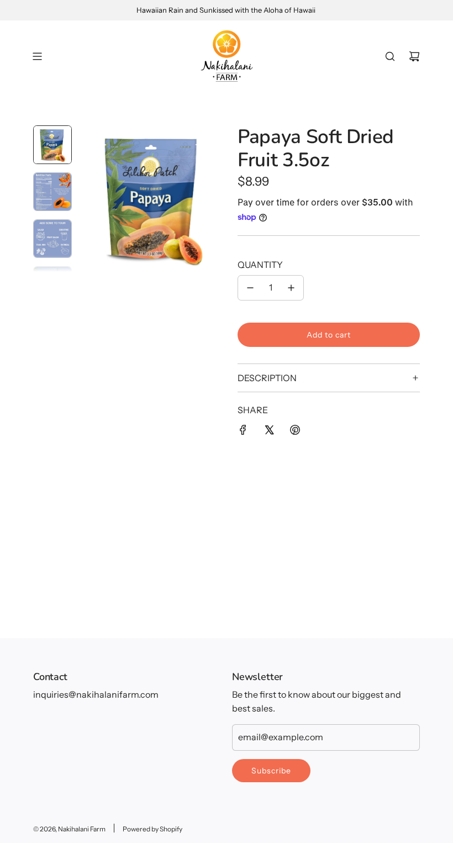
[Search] (390, 56)
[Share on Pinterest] (295, 432)
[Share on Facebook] (243, 432)
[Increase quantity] (291, 288)
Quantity (260, 264)
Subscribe (271, 771)
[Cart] (414, 56)
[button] (89, 199)
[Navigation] (37, 56)
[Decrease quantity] (250, 288)
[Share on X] (269, 432)
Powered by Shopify (152, 829)
